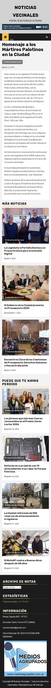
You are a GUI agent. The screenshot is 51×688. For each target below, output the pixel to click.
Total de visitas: (10, 602)
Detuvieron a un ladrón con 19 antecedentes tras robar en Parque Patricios (25, 468)
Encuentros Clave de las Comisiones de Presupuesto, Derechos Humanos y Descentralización (25, 362)
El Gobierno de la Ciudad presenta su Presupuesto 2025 (24, 307)
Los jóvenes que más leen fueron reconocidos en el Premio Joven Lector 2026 (23, 421)
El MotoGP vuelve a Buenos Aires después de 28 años (23, 562)
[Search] (47, 37)
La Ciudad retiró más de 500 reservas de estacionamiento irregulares (21, 516)
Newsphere (24, 685)
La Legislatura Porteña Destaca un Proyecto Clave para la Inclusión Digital (24, 250)
